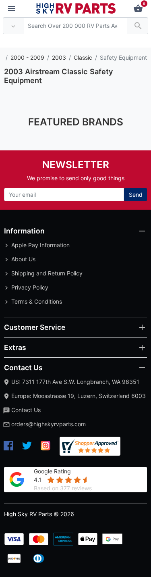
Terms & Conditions (36, 301)
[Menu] (12, 9)
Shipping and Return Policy (47, 273)
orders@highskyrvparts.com (48, 424)
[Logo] (76, 7)
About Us (23, 259)
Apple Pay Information (40, 245)
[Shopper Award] (90, 446)
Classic (83, 57)
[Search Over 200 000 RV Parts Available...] (138, 26)
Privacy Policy (29, 287)
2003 (59, 57)
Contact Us (26, 409)
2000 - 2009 (27, 57)
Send (136, 194)
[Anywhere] (13, 26)
